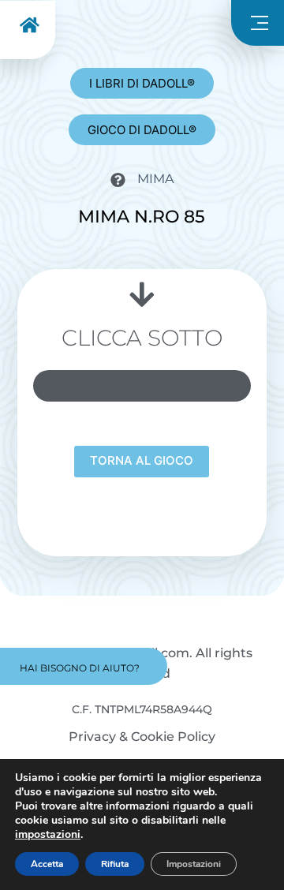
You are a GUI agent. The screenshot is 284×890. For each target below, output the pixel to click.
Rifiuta (115, 864)
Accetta (47, 864)
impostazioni (47, 835)
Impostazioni (193, 864)
